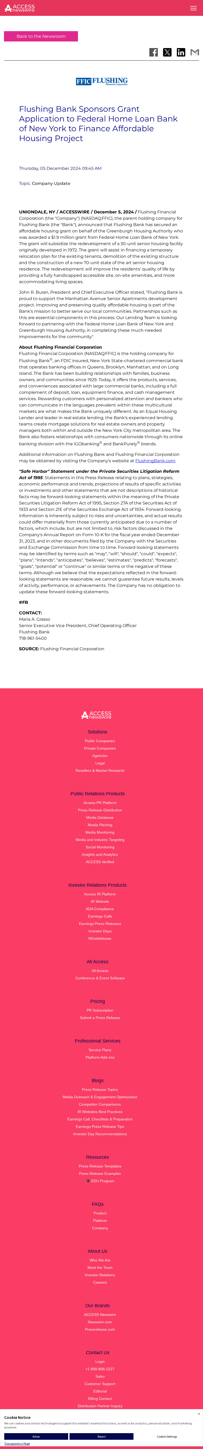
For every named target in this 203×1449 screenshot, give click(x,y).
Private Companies (100, 748)
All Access (100, 971)
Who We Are (100, 1260)
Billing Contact (100, 1398)
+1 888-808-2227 (99, 1369)
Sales (100, 1376)
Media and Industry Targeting (100, 840)
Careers (100, 1282)
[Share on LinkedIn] (181, 52)
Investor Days (100, 931)
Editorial (100, 1391)
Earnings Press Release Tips (100, 1126)
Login (100, 1361)
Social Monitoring (100, 847)
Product (100, 1213)
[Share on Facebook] (153, 52)
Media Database (100, 817)
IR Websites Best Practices (99, 1112)
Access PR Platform (100, 803)
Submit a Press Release (100, 1018)
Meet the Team (100, 1267)
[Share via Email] (195, 52)
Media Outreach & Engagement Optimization (100, 1097)
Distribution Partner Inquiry (100, 1406)
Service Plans (100, 1050)
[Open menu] (193, 8)
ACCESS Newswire (100, 1314)
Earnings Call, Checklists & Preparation (100, 1119)
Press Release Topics (100, 1089)
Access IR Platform (100, 894)
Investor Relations (100, 1275)
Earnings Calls (100, 916)
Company (100, 1228)
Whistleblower (100, 938)
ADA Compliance (100, 909)
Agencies (100, 756)
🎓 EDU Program (100, 1181)
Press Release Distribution (100, 810)
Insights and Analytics (100, 854)
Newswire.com (100, 1322)
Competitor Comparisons (100, 1104)
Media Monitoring (99, 832)
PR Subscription (100, 1010)
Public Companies (100, 741)
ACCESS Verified (100, 862)
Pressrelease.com (100, 1329)
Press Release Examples (100, 1173)
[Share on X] (167, 52)
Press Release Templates (100, 1166)
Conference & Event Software (100, 978)
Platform (100, 1220)
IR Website (100, 901)
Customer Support (100, 1384)
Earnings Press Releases (100, 924)
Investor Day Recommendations (100, 1134)
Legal (100, 763)
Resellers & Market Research (100, 770)
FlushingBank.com (155, 460)
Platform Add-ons (100, 1057)
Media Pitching (100, 825)
